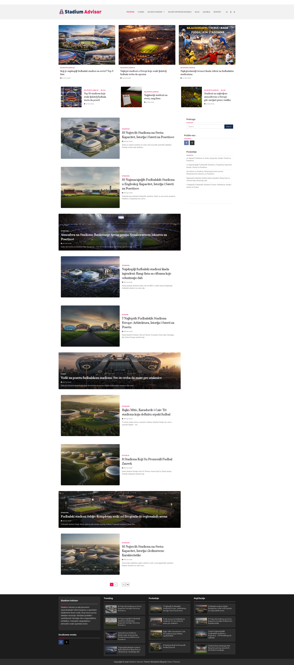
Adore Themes (173, 662)
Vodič (63, 374)
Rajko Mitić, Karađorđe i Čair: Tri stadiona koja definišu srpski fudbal (174, 634)
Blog (197, 12)
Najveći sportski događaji (179, 12)
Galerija (206, 12)
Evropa (125, 314)
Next (127, 584)
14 (124, 584)
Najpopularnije (67, 68)
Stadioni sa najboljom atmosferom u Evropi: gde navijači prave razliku (217, 97)
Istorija (125, 455)
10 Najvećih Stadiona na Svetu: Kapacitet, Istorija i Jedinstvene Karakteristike (143, 551)
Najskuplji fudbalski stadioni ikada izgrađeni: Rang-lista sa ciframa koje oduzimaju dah (146, 273)
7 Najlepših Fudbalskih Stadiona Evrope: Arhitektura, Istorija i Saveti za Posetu (148, 323)
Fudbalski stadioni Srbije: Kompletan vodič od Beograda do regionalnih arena (114, 517)
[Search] (227, 12)
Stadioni (126, 129)
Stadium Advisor (136, 662)
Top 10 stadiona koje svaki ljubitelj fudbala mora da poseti (95, 97)
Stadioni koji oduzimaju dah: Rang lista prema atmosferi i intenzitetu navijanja (219, 648)
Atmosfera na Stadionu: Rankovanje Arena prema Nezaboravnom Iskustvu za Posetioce (128, 636)
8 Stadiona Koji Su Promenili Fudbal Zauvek (174, 646)
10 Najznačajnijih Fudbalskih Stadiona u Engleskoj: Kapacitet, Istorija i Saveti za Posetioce (148, 184)
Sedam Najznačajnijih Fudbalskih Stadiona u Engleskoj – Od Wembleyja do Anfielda (219, 634)
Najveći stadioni (155, 12)
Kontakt (217, 12)
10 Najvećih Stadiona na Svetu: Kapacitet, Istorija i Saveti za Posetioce (130, 608)
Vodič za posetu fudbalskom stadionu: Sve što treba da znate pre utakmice (111, 378)
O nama (141, 12)
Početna (130, 12)
